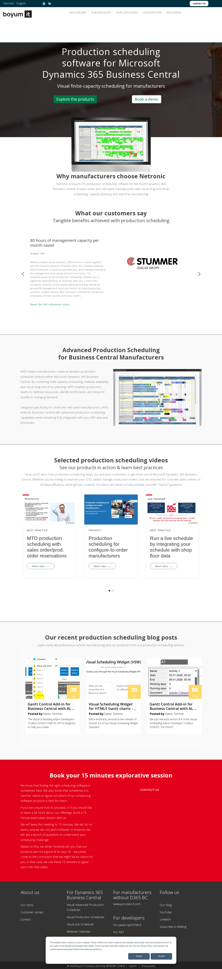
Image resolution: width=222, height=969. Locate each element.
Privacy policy (148, 966)
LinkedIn (165, 919)
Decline (161, 956)
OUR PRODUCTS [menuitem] (101, 12)
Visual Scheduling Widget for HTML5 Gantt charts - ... (112, 706)
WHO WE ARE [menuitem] (77, 12)
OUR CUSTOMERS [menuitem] (127, 12)
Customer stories (31, 912)
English (21, 3)
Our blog (166, 905)
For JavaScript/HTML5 (127, 925)
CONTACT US (149, 789)
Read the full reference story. (50, 293)
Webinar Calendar (78, 931)
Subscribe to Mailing (173, 927)
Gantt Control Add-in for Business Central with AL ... (51, 706)
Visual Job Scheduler (80, 924)
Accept (139, 956)
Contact (25, 919)
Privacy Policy (146, 946)
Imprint (133, 966)
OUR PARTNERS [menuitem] (152, 12)
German (8, 3)
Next (199, 273)
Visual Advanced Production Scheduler (85, 907)
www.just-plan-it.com (126, 904)
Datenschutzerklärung (82, 949)
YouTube (165, 912)
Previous (23, 273)
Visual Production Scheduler (85, 917)
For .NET (118, 932)
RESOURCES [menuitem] (174, 12)
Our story (26, 905)
